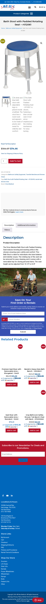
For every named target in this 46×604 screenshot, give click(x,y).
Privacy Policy (17, 597)
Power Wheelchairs (7, 571)
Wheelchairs (5, 574)
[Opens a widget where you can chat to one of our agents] (38, 600)
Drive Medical (9, 184)
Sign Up (23, 460)
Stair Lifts (4, 566)
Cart (2, 540)
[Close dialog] (44, 270)
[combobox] (5, 319)
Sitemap (10, 597)
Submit (23, 332)
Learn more (19, 212)
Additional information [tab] (27, 225)
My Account (5, 537)
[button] (29, 7)
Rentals (3, 569)
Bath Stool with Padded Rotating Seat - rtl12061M (19, 179)
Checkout (4, 542)
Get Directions (5, 509)
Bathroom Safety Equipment (14, 28)
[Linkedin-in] (12, 496)
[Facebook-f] (3, 496)
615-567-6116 (6, 522)
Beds (2, 579)
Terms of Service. (38, 328)
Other (3, 584)
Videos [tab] (7, 230)
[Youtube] (7, 496)
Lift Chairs (4, 564)
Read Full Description (8, 144)
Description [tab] (9, 225)
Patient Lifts (5, 581)
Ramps (3, 576)
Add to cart (15, 161)
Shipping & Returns (7, 545)
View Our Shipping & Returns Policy (12, 153)
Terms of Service (21, 601)
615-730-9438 (6, 511)
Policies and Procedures (9, 550)
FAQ (2, 547)
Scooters (4, 561)
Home (3, 28)
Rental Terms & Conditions (10, 552)
